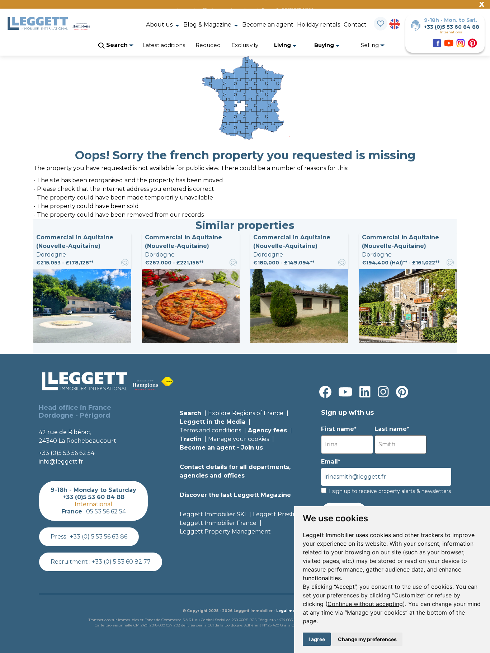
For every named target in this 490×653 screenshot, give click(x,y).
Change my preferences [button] (367, 639)
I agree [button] (316, 639)
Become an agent (267, 24)
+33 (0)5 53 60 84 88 (451, 26)
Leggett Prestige (277, 514)
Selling (370, 45)
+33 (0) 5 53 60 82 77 (121, 561)
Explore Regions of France (245, 413)
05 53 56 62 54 (106, 511)
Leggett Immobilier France (218, 523)
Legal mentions (291, 611)
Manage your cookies (238, 439)
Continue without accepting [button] (365, 603)
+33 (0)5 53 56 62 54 (66, 453)
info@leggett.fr (61, 461)
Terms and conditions (210, 430)
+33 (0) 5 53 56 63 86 (98, 536)
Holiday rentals (318, 24)
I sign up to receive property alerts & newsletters (390, 491)
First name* (339, 429)
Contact (355, 24)
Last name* (391, 429)
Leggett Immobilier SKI (213, 514)
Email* (330, 461)
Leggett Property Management (225, 531)
